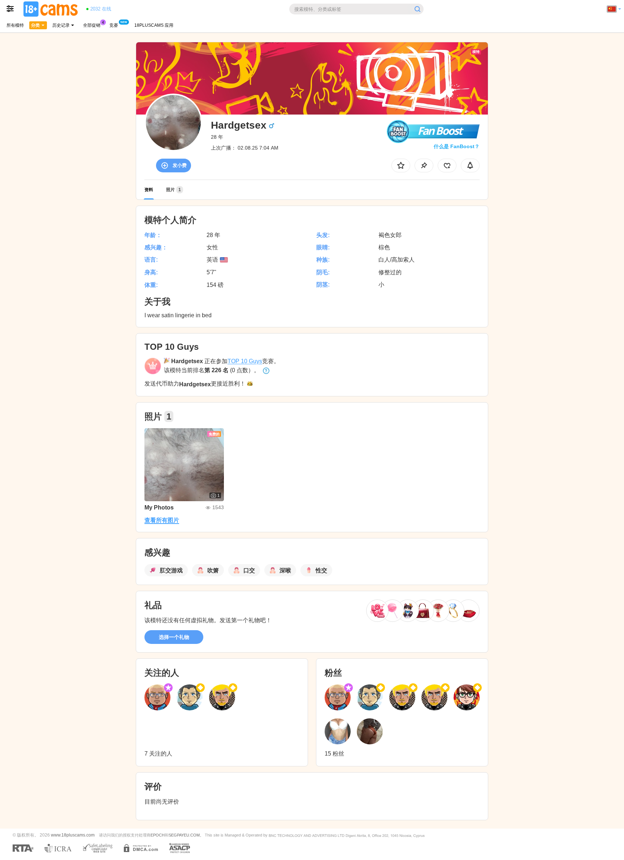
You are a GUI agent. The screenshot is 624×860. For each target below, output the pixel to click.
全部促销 (91, 25)
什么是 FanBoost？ (457, 146)
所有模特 (15, 25)
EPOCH (158, 835)
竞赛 (113, 25)
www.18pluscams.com (73, 835)
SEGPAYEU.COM (184, 835)
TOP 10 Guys (245, 361)
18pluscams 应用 (153, 25)
